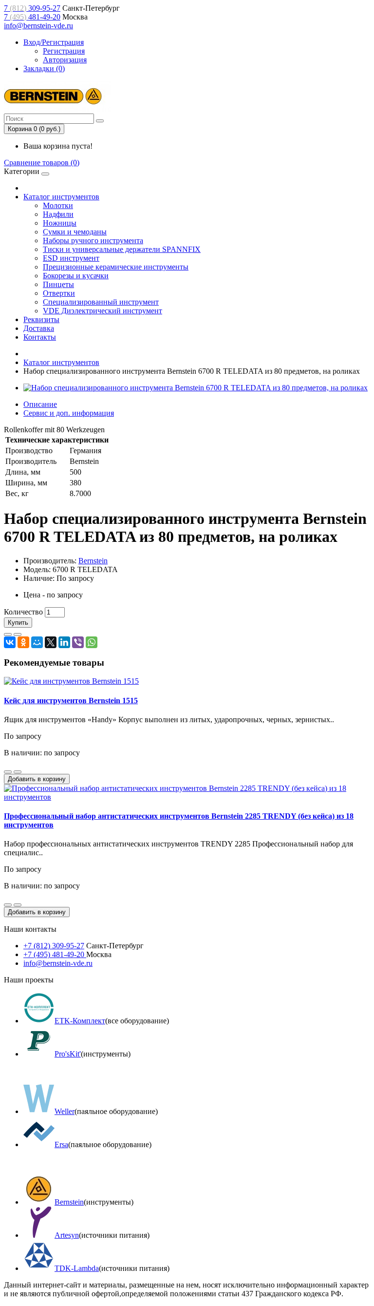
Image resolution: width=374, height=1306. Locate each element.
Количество (23, 612)
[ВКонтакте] (10, 642)
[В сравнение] (17, 634)
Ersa (61, 1144)
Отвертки (59, 293)
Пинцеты (58, 284)
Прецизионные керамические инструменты (115, 267)
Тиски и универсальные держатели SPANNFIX (122, 249)
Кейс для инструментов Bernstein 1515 (71, 700)
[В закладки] (8, 634)
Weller (65, 1111)
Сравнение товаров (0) (41, 162)
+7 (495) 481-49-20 (54, 954)
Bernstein (93, 561)
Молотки (58, 205)
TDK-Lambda (77, 1268)
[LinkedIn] (64, 642)
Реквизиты (41, 319)
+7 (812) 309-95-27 (53, 945)
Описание (40, 404)
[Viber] (78, 642)
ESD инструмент (71, 258)
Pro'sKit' (68, 1054)
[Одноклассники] (23, 642)
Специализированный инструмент (101, 302)
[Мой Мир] (37, 642)
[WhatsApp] (91, 642)
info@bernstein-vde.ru (38, 25)
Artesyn (67, 1235)
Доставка (38, 328)
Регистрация (64, 51)
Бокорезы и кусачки (76, 275)
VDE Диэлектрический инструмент (102, 311)
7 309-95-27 (32, 8)
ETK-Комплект (80, 1021)
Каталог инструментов (61, 196)
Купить (18, 622)
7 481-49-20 (32, 17)
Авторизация (65, 60)
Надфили (58, 214)
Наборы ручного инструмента (93, 240)
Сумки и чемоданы (75, 232)
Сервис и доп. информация (68, 413)
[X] (50, 642)
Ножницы (59, 223)
